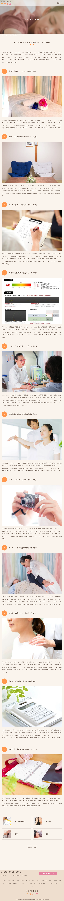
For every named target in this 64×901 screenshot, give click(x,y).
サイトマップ (32, 886)
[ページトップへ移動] (61, 873)
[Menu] (62, 2)
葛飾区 (30, 847)
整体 (35, 847)
